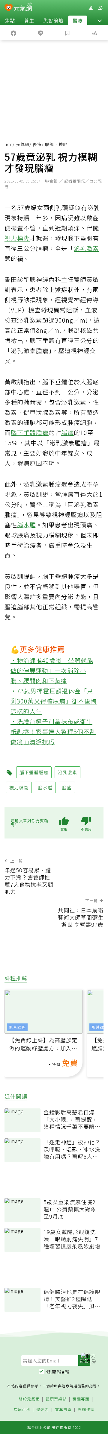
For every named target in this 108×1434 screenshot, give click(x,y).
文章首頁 (63, 1409)
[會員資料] (90, 7)
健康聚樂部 (56, 1399)
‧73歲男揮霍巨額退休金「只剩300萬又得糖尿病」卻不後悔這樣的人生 (53, 701)
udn (8, 144)
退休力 (42, 1409)
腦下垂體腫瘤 (30, 432)
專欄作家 (86, 1409)
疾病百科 (22, 1409)
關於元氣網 (29, 1399)
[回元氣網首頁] (23, 7)
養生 (29, 20)
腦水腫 (26, 524)
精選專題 (81, 1399)
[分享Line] (40, 32)
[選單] (100, 7)
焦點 (10, 20)
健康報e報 (58, 1372)
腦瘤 (67, 432)
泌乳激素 (86, 248)
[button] (99, 20)
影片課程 (17, 1027)
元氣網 (22, 144)
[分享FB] (13, 32)
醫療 (78, 20)
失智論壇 (53, 20)
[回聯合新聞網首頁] (8, 8)
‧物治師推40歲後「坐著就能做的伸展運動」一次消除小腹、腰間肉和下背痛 (51, 670)
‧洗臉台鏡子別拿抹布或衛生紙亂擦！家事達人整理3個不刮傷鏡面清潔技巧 (53, 731)
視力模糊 (17, 238)
